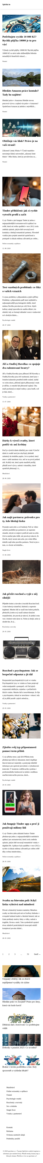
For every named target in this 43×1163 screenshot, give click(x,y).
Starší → (37, 954)
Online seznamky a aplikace (11, 243)
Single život (6, 550)
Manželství (6, 473)
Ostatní (4, 61)
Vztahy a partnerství (8, 397)
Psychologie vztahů (8, 320)
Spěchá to (6, 4)
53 (28, 954)
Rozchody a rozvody (9, 627)
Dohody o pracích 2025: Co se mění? (19, 1047)
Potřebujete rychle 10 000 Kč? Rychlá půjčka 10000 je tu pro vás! (19, 40)
